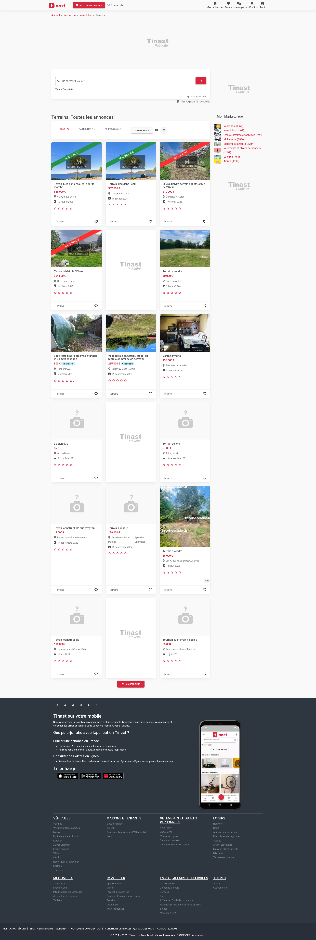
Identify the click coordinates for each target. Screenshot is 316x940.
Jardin (110, 836)
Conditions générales (118, 928)
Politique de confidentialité (87, 928)
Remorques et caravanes (66, 861)
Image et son (60, 887)
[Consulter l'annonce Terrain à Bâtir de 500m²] (76, 248)
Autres (219, 878)
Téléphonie (59, 883)
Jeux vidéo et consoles (65, 896)
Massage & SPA (168, 913)
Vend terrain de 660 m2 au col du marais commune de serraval (128, 357)
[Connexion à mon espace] (96, 221)
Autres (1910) (231, 161)
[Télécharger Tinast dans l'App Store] (68, 775)
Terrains (111, 900)
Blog (33, 928)
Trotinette (58, 870)
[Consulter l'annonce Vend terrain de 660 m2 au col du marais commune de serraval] (131, 332)
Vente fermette (172, 355)
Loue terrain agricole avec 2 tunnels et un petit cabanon (75, 357)
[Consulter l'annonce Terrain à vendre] (185, 516)
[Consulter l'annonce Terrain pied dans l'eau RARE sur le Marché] (76, 160)
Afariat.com (198, 935)
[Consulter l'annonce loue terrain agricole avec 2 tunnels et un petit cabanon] (76, 332)
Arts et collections (222, 844)
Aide (5, 928)
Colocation (112, 904)
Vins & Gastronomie (223, 857)
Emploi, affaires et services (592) (243, 135)
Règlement (61, 928)
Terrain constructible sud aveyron (74, 528)
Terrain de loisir (172, 443)
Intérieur (111, 828)
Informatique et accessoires (67, 892)
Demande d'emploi (170, 887)
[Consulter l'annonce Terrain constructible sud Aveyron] (76, 504)
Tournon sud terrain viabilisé (180, 639)
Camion (57, 857)
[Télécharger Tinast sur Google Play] (90, 775)
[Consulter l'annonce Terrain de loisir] (185, 420)
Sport (216, 828)
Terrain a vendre (172, 271)
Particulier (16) (87, 129)
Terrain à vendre (172, 551)
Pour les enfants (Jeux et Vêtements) (126, 832)
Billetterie (218, 853)
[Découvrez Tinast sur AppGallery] (113, 775)
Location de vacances (118, 892)
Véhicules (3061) (233, 126)
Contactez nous (167, 928)
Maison (110, 887)
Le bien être (61, 443)
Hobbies (217, 823)
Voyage (217, 840)
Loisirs (219, 818)
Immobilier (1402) (234, 130)
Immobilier (85, 15)
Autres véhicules (62, 844)
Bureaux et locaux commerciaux (123, 896)
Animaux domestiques (225, 832)
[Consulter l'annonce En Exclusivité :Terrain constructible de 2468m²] (185, 160)
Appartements (114, 883)
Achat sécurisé (18, 928)
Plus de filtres (198, 97)
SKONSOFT (184, 935)
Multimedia (63, 878)
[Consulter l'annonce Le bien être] (76, 420)
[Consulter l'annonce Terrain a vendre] (185, 248)
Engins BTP (59, 866)
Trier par (141, 130)
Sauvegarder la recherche (195, 101)
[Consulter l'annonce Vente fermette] (185, 332)
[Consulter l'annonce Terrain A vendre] (131, 504)
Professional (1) (113, 129)
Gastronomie (220, 887)
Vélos (56, 853)
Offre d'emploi (167, 883)
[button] (262, 5)
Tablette (57, 900)
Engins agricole (61, 849)
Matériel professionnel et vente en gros (180, 904)
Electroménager (115, 823)
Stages (163, 908)
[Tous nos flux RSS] (97, 706)
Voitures (57, 823)
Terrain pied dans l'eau (122, 184)
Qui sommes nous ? (144, 928)
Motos (56, 832)
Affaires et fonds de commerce (176, 900)
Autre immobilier (115, 908)
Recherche (70, 15)
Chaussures (166, 832)
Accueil (55, 15)
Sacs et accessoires (170, 840)
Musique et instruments (225, 849)
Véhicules (61, 818)
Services (164, 892)
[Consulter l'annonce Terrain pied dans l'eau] (131, 160)
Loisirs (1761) (232, 156)
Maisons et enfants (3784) (239, 143)
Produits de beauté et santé (174, 844)
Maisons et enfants (124, 818)
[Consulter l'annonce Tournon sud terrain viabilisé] (185, 616)
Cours (163, 896)
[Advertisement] (150, 43)
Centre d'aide (45, 928)
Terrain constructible (66, 639)
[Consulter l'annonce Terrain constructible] (76, 616)
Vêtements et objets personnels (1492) (242, 150)
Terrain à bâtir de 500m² (68, 271)
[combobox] (125, 81)
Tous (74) (64, 129)
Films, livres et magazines (226, 836)
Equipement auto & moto (66, 836)
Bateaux (57, 840)
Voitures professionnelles (66, 828)
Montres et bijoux (169, 836)
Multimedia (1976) (234, 139)
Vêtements (166, 827)
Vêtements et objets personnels (178, 820)
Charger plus (132, 684)
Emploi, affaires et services (184, 878)
